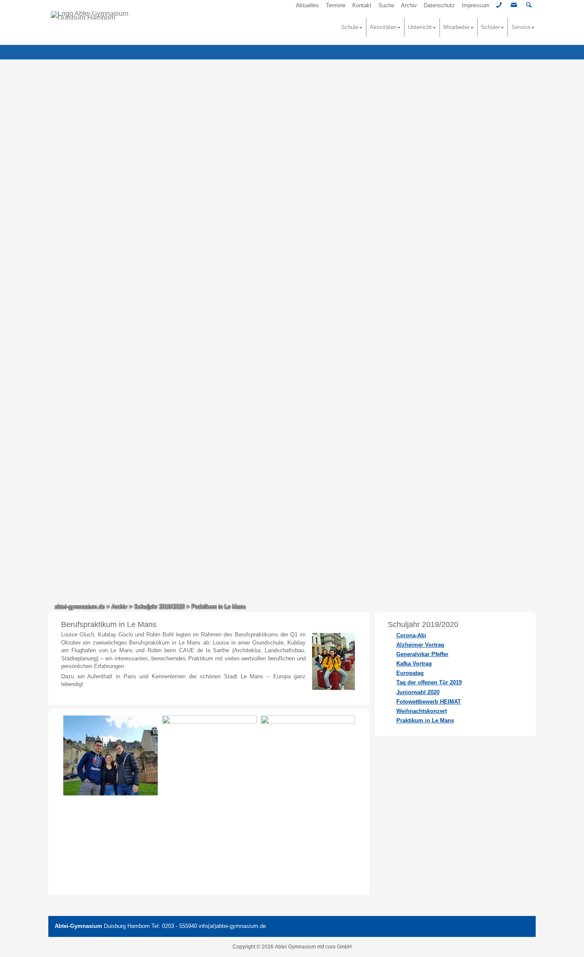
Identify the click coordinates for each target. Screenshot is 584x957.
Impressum (476, 5)
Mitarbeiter (456, 27)
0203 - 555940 (179, 926)
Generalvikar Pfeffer (422, 654)
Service (520, 27)
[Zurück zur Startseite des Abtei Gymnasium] (102, 15)
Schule (349, 27)
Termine (335, 5)
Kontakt (362, 5)
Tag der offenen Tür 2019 (429, 682)
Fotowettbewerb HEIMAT (428, 701)
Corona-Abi (411, 635)
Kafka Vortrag (414, 663)
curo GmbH (338, 947)
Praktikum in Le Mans (425, 720)
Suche (386, 5)
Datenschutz (439, 5)
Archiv (409, 5)
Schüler (490, 27)
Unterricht (420, 27)
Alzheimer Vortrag (420, 645)
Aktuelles (307, 5)
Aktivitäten (383, 27)
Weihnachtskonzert (421, 711)
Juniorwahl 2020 (417, 692)
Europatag (410, 673)
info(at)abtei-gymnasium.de (232, 926)
